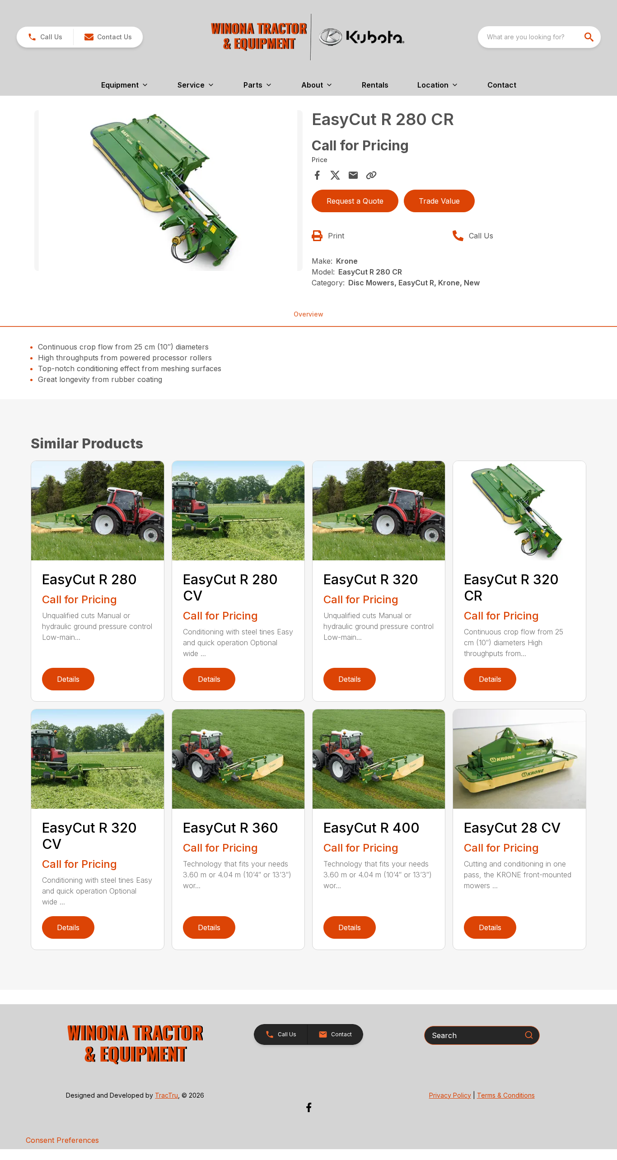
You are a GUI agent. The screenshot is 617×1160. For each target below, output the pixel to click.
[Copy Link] (371, 175)
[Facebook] (308, 1107)
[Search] (529, 1034)
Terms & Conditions (506, 1095)
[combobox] (539, 37)
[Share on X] (335, 175)
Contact (501, 84)
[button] (45, 37)
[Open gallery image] (168, 190)
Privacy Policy (450, 1095)
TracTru (166, 1095)
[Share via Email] (353, 175)
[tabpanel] (168, 192)
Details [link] (68, 679)
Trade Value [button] (439, 200)
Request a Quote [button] (355, 200)
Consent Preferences (62, 1140)
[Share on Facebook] (317, 175)
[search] (590, 37)
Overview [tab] (308, 314)
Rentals (375, 84)
